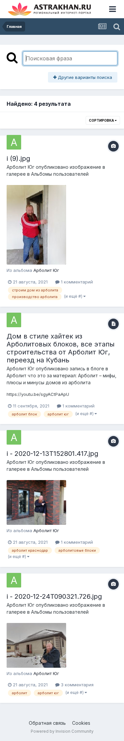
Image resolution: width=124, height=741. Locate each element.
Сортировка (102, 120)
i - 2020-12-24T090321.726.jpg (54, 596)
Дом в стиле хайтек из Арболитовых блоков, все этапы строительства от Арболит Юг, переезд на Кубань (60, 348)
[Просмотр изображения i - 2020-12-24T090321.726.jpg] (36, 645)
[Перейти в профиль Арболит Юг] (14, 142)
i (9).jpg (18, 158)
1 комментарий (76, 281)
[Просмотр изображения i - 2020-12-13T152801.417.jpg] (36, 502)
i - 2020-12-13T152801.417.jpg (52, 454)
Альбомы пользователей (60, 174)
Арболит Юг (20, 167)
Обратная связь (47, 723)
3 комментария (77, 684)
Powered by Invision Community (62, 731)
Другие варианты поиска (84, 77)
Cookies (81, 723)
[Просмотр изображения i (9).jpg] (36, 225)
